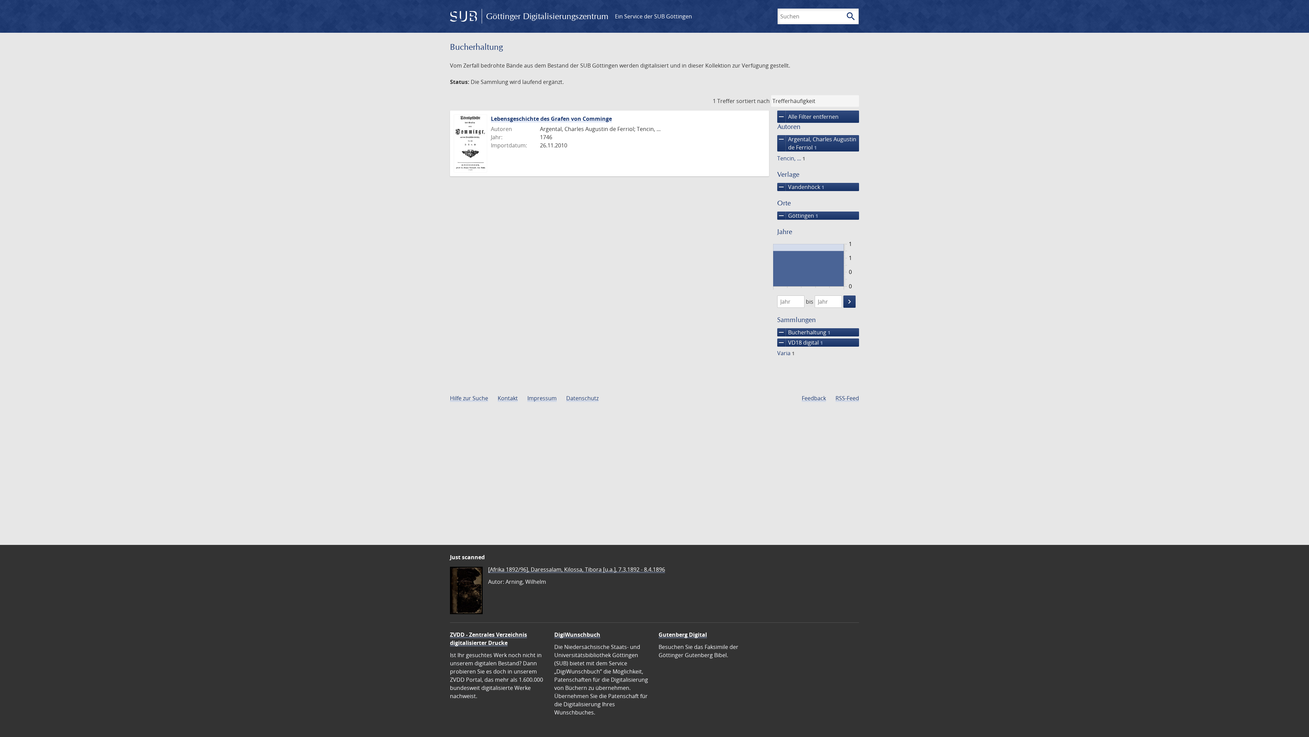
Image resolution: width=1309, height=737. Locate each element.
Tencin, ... (791, 158)
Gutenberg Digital (683, 634)
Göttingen (797, 216)
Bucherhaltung (803, 332)
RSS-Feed (847, 398)
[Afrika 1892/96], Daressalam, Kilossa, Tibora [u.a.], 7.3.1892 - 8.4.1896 (576, 569)
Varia (786, 353)
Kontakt (508, 398)
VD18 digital (800, 342)
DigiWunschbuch (577, 634)
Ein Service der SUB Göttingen (653, 16)
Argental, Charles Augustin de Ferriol (816, 143)
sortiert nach (753, 101)
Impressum (542, 398)
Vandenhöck (800, 187)
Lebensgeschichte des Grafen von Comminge (551, 118)
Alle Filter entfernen (808, 117)
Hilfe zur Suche (469, 398)
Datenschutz (582, 398)
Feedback (814, 398)
